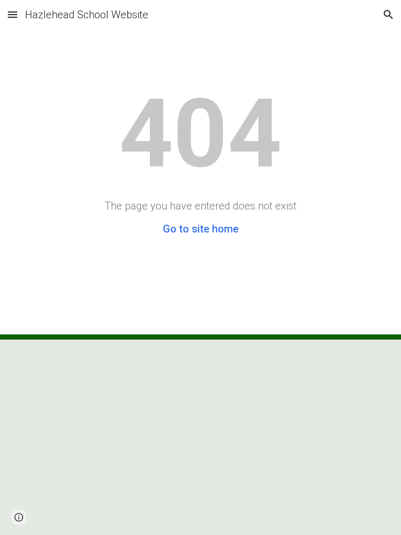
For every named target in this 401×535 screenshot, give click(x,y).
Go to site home (201, 229)
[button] (12, 14)
